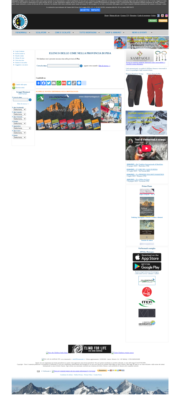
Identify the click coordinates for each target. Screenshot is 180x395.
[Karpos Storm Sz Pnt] (155, 106)
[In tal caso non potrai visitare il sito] (95, 11)
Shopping (133, 15)
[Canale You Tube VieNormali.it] (162, 15)
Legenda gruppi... (23, 93)
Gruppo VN (125, 15)
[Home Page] (20, 29)
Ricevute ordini (20, 87)
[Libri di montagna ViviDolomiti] (147, 317)
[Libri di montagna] (111, 122)
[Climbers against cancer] (123, 352)
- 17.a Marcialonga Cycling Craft (141, 177)
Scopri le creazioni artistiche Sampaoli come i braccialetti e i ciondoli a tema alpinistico (145, 63)
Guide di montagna (144, 15)
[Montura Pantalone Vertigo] (134, 106)
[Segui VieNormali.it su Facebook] (158, 15)
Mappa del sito (115, 15)
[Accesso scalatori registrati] (152, 22)
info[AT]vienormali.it (79, 359)
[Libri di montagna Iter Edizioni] (147, 306)
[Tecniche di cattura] (147, 229)
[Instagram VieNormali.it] (166, 15)
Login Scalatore (19, 51)
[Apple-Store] (147, 261)
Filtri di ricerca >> (23, 104)
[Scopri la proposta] (146, 134)
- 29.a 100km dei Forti (138, 172)
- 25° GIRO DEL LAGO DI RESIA (142, 162)
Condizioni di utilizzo (66, 375)
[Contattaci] (38, 371)
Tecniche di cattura (147, 230)
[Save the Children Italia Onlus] (57, 352)
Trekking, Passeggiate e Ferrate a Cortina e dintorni (147, 207)
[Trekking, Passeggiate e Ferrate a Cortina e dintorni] (147, 206)
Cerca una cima (19, 60)
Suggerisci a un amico (21, 65)
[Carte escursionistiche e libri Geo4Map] (147, 327)
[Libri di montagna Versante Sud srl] (147, 296)
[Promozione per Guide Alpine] (141, 48)
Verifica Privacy (78, 375)
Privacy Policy (88, 375)
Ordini (153, 15)
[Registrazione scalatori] (162, 22)
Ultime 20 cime (19, 58)
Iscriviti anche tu (20, 53)
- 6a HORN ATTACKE (138, 183)
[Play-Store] (147, 270)
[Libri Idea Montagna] (68, 129)
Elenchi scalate (19, 56)
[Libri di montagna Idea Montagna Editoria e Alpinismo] (147, 284)
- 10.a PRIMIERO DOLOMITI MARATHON (145, 167)
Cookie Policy (98, 375)
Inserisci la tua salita (21, 62)
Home (106, 15)
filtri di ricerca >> (104, 66)
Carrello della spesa (21, 84)
